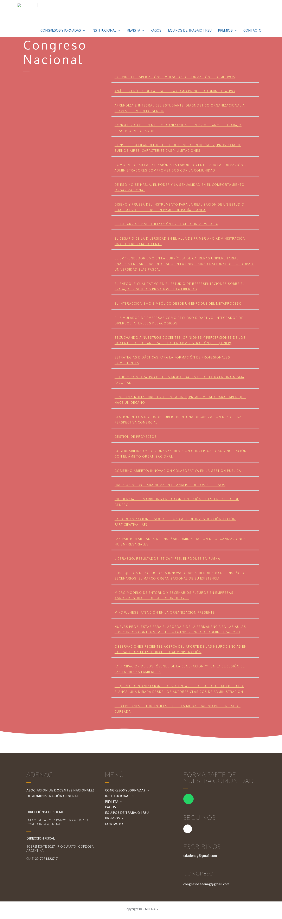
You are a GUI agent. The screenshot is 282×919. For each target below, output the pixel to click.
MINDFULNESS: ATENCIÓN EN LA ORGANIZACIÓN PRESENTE (165, 612)
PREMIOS (225, 30)
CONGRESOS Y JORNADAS (60, 30)
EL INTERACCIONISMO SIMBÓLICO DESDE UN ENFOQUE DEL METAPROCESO (178, 303)
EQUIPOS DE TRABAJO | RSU (190, 30)
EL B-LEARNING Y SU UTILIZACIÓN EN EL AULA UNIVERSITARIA (166, 224)
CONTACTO (252, 30)
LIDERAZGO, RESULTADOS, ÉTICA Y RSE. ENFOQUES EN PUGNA (167, 558)
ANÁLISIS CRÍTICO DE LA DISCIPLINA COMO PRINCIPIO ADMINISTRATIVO (175, 91)
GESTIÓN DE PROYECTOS (136, 436)
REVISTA (133, 30)
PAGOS (156, 30)
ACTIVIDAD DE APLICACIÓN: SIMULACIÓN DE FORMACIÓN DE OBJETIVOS (175, 77)
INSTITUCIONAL (103, 30)
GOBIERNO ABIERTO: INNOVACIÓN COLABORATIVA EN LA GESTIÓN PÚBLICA (178, 470)
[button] (83, 30)
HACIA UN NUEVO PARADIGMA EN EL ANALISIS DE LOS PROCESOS (170, 485)
